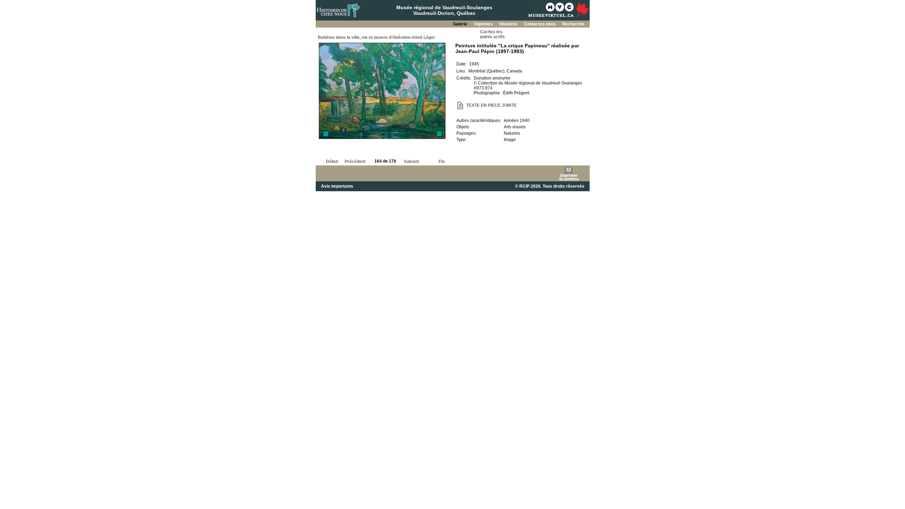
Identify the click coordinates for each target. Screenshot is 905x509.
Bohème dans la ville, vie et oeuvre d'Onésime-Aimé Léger (376, 37)
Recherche (573, 24)
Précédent (355, 161)
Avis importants (337, 186)
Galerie (460, 24)
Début (332, 161)
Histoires (509, 24)
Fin (442, 161)
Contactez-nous (540, 24)
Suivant (411, 161)
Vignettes (484, 24)
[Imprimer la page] (568, 173)
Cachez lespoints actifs (492, 34)
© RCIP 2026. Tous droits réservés (549, 186)
